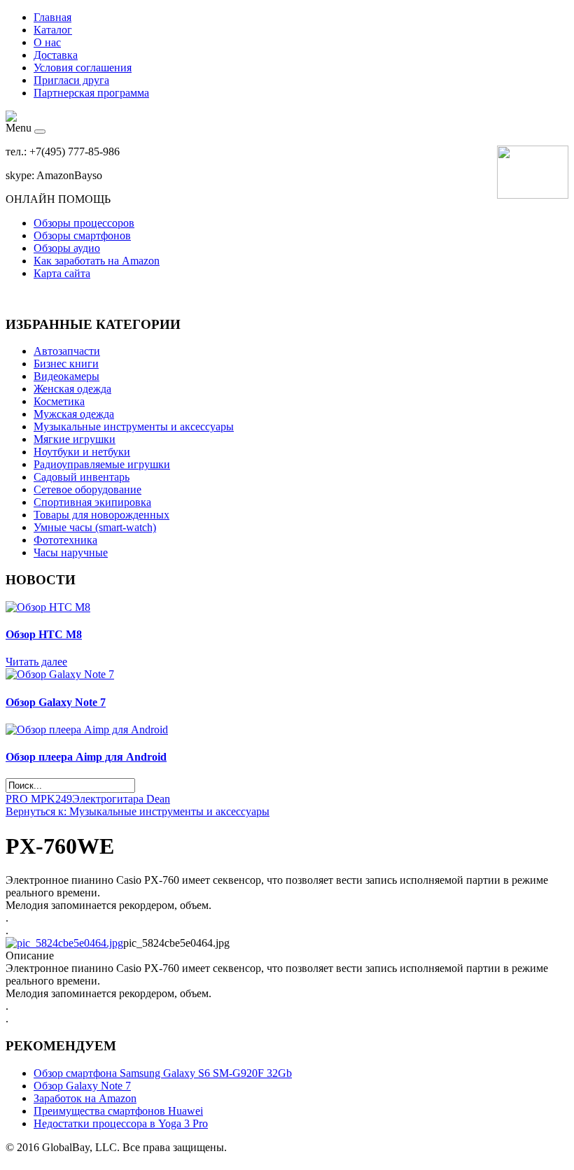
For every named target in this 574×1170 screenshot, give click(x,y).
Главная (52, 17)
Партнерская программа (91, 93)
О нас (47, 42)
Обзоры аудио (67, 248)
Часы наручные (71, 552)
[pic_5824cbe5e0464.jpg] (64, 943)
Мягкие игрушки (74, 439)
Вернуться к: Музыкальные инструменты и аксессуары (138, 811)
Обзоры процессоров (84, 223)
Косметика (59, 401)
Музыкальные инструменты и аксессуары (134, 426)
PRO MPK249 (39, 799)
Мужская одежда (74, 414)
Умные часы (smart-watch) (95, 527)
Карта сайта (62, 273)
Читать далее (36, 662)
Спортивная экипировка (92, 502)
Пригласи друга (71, 80)
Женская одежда (72, 389)
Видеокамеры (66, 376)
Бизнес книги (66, 363)
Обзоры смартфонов (82, 235)
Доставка (56, 55)
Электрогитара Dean (121, 799)
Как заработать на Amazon (97, 261)
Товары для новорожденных (101, 515)
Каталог (53, 30)
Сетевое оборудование (87, 489)
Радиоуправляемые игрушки (102, 464)
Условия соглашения (83, 67)
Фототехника (65, 540)
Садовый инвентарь (82, 477)
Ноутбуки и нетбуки (82, 452)
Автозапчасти (67, 351)
